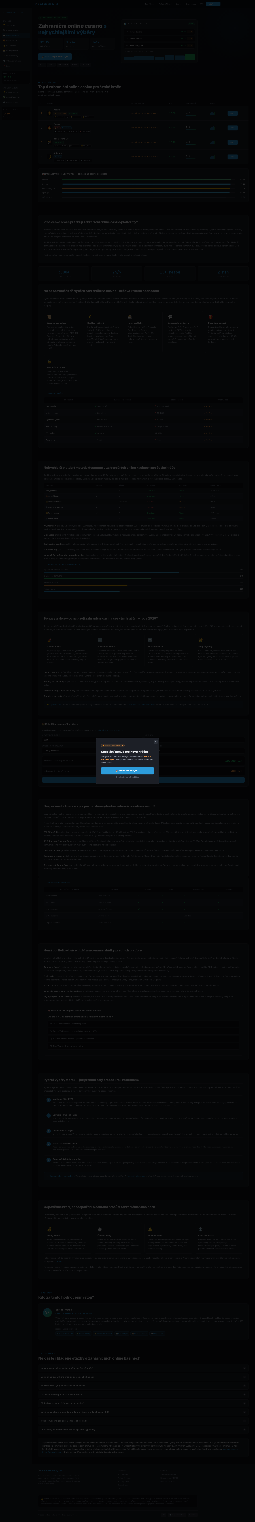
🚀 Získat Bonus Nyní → (127, 770)
